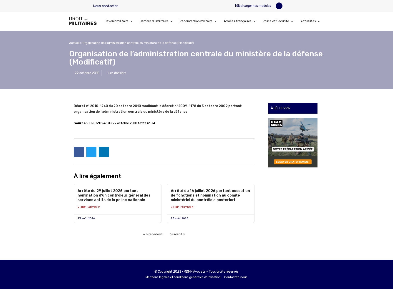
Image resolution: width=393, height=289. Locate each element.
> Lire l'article (89, 207)
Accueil (74, 43)
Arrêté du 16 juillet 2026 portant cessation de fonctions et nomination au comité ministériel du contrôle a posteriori (210, 195)
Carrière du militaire (154, 21)
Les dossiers (117, 73)
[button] (279, 5)
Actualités (308, 21)
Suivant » (177, 234)
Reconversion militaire (196, 21)
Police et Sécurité (276, 21)
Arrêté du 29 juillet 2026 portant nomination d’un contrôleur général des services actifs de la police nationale (114, 195)
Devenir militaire (116, 21)
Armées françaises (238, 21)
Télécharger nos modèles (252, 6)
